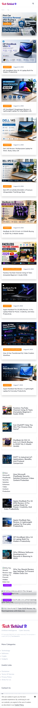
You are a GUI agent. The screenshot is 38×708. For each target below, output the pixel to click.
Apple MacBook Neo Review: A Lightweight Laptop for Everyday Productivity (18, 390)
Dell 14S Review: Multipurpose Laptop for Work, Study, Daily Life (17, 150)
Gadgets (7, 67)
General (7, 24)
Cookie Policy (19, 705)
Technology (6, 651)
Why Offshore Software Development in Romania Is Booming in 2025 (23, 555)
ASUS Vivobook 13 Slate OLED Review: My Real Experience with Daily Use (19, 606)
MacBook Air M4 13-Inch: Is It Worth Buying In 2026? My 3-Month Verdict (18, 232)
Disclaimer (5, 671)
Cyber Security (24, 630)
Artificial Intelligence (12, 269)
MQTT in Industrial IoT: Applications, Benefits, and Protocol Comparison (22, 460)
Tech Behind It (15, 636)
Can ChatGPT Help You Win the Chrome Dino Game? (23, 427)
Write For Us (6, 680)
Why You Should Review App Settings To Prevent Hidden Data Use (23, 571)
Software (5, 653)
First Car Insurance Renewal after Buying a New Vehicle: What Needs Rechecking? (17, 30)
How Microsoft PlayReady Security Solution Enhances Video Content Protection (23, 477)
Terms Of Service (8, 674)
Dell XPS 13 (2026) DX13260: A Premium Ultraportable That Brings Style (17, 191)
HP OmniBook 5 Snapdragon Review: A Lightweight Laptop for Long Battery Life (17, 110)
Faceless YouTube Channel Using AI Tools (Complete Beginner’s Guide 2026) (17, 274)
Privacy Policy (7, 677)
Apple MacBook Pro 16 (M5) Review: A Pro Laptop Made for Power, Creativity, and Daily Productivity (18, 312)
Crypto (4, 656)
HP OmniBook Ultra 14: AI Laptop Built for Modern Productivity (18, 71)
